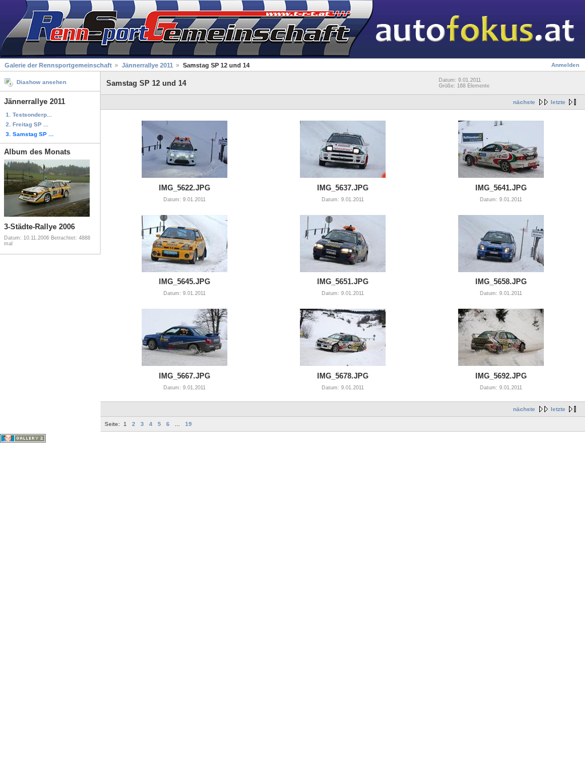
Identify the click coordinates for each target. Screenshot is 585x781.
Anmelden (565, 65)
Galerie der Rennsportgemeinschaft (58, 65)
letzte (558, 102)
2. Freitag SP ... (27, 124)
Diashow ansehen (41, 82)
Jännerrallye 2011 (147, 65)
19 (188, 424)
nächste (524, 102)
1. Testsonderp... (29, 114)
